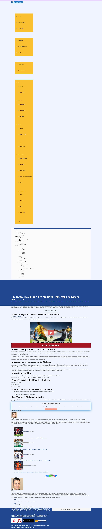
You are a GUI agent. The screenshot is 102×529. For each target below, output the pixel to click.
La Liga (19, 16)
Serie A (21, 86)
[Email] (52, 476)
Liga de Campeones (20, 241)
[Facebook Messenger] (56, 476)
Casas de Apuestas (22, 270)
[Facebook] (46, 476)
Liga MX (22, 164)
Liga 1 (21, 128)
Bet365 (21, 194)
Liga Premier (20, 40)
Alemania (20, 100)
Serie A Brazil (22, 170)
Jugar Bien (74, 509)
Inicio (17, 6)
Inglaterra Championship (22, 46)
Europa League (21, 64)
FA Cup (19, 52)
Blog (19, 221)
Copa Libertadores (23, 158)
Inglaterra (17, 36)
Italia (19, 82)
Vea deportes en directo (16, 316)
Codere (21, 206)
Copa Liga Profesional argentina (26, 176)
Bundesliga (22, 104)
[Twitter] (48, 476)
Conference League (21, 70)
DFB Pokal (22, 116)
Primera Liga (22, 146)
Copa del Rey (20, 28)
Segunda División (21, 22)
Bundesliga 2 (22, 110)
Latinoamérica (20, 154)
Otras (17, 245)
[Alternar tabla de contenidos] (55, 311)
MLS (21, 182)
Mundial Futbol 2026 (26, 465)
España (17, 12)
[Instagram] (54, 476)
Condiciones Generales (65, 509)
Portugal (19, 142)
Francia (19, 124)
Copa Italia (22, 92)
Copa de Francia (23, 134)
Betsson (21, 200)
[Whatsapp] (50, 476)
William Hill (22, 212)
